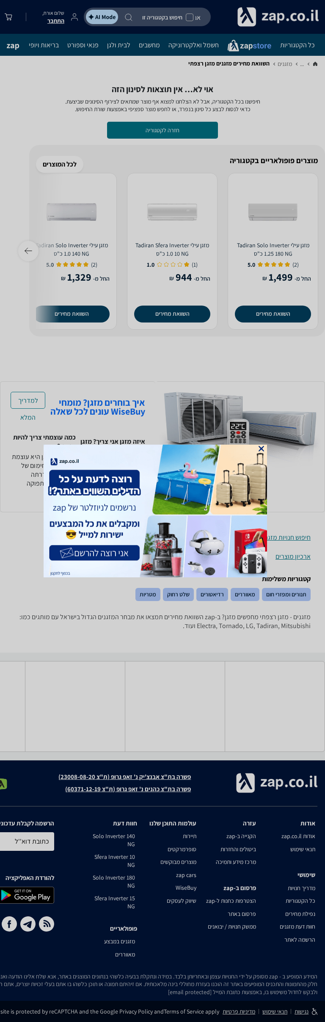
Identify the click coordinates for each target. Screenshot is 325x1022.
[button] (261, 448)
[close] (261, 448)
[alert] (162, 511)
